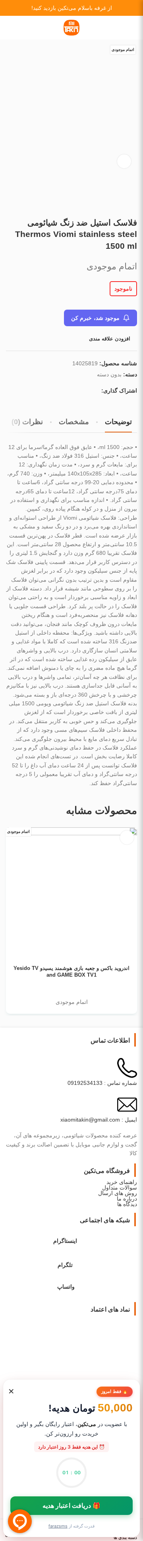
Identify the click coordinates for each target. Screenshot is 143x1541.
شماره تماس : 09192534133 (102, 1083)
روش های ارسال (117, 1193)
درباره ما (127, 1198)
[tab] (118, 422)
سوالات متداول (119, 1187)
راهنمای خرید (121, 1182)
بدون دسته (109, 374)
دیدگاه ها (127, 1204)
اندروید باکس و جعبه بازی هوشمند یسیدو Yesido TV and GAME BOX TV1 (71, 972)
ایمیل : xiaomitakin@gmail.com (98, 1119)
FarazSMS (58, 1526)
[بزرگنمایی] (124, 161)
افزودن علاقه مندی (109, 339)
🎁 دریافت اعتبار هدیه (72, 1505)
